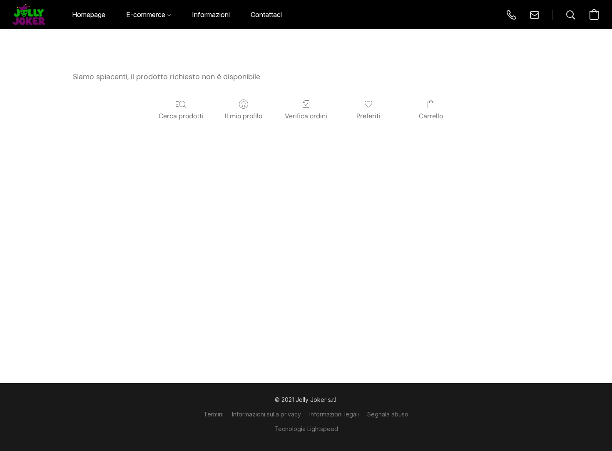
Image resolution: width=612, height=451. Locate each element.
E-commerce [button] (146, 14)
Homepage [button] (88, 14)
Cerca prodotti (181, 116)
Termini (214, 414)
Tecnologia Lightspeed (306, 428)
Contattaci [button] (266, 14)
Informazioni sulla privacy (266, 414)
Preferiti (368, 116)
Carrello (431, 116)
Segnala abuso (387, 414)
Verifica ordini (306, 116)
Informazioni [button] (211, 14)
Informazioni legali (334, 414)
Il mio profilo (243, 116)
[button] (28, 14)
